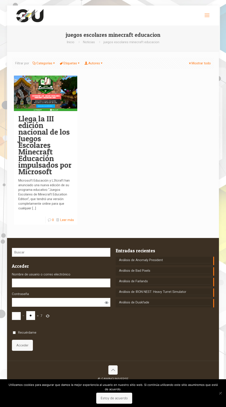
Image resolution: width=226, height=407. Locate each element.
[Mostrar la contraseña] (106, 302)
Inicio (70, 42)
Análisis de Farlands (133, 281)
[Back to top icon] (113, 370)
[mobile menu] (207, 15)
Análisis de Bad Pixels (134, 271)
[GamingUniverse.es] (29, 15)
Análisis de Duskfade (134, 302)
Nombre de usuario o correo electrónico (41, 274)
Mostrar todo (201, 63)
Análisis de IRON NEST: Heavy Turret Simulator (152, 292)
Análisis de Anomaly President (141, 260)
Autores (94, 63)
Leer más (67, 220)
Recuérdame (27, 333)
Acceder (22, 345)
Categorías (44, 63)
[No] (220, 393)
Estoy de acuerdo (114, 398)
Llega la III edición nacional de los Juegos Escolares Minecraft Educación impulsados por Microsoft (45, 145)
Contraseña (20, 294)
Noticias (89, 42)
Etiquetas (70, 63)
